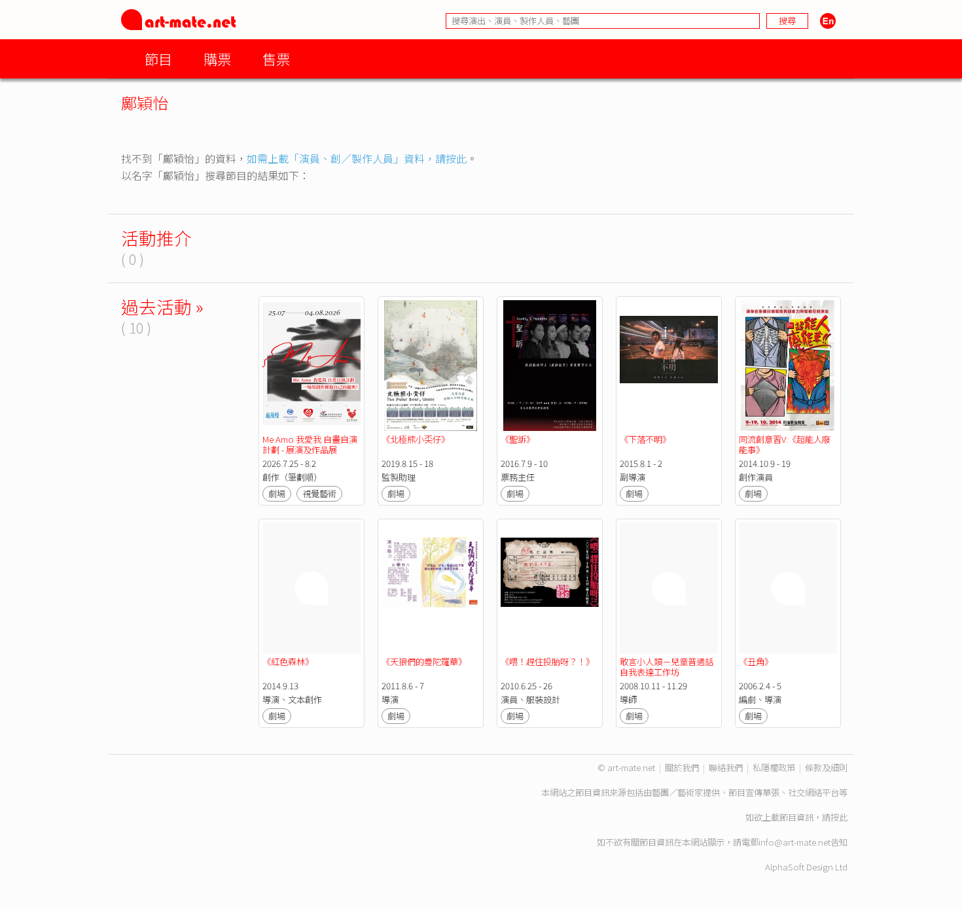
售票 (276, 58)
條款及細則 (826, 767)
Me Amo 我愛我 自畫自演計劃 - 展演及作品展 (309, 444)
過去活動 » (162, 306)
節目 (158, 58)
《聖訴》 (518, 439)
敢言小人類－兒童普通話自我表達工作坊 (666, 666)
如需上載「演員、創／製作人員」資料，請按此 (357, 158)
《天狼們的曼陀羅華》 (424, 661)
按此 (838, 817)
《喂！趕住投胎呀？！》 (547, 661)
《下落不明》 (645, 439)
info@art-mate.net (794, 842)
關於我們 (682, 767)
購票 (217, 58)
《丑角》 (756, 661)
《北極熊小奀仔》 (416, 439)
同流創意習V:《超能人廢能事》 (784, 444)
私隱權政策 (774, 767)
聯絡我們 (726, 767)
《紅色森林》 (287, 661)
